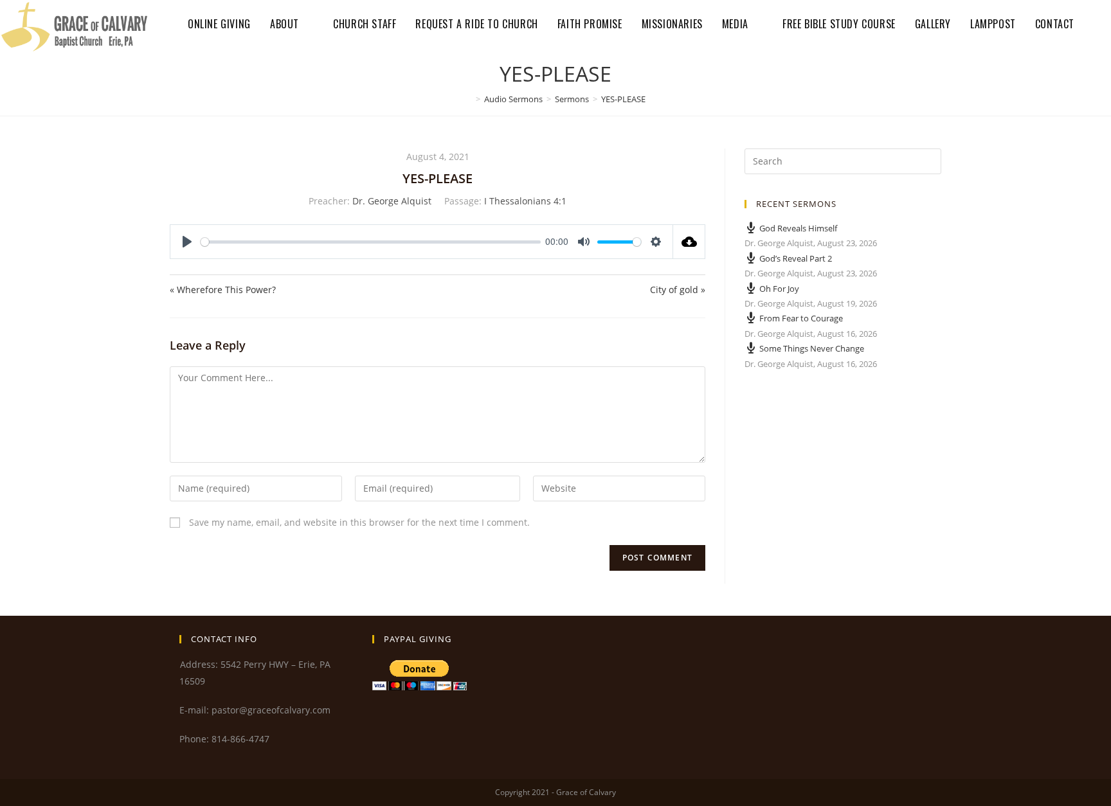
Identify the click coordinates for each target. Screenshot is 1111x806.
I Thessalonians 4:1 (525, 201)
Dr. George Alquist (391, 201)
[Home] (468, 99)
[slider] (371, 242)
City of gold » (677, 289)
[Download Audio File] (689, 241)
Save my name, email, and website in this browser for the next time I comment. (359, 522)
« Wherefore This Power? (223, 289)
